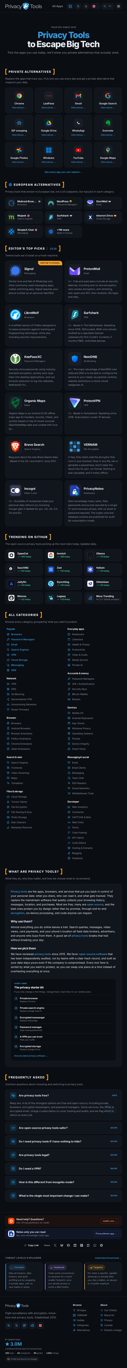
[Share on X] (54, 1247)
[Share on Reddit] (87, 1247)
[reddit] (32, 1327)
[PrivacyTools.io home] (23, 6)
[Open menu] (118, 6)
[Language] (95, 6)
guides (38, 1354)
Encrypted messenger (32, 1017)
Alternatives (80, 1331)
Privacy (106, 1321)
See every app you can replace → (64, 172)
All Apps (57, 6)
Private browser (29, 998)
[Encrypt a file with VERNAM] (70, 6)
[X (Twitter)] (16, 1327)
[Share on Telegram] (100, 1247)
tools (9, 1354)
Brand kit (107, 1316)
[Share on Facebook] (67, 1247)
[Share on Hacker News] (80, 1247)
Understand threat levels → (105, 1259)
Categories (80, 1326)
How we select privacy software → (31, 1056)
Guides (78, 1321)
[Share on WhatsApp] (94, 1247)
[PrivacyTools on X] (78, 6)
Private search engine (32, 1007)
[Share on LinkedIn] (74, 1247)
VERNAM (79, 1316)
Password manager (31, 1027)
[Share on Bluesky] (61, 1247)
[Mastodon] (24, 1327)
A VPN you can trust (31, 1036)
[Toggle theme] (86, 6)
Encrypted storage (30, 1046)
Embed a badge (110, 1331)
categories (23, 1354)
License (106, 1326)
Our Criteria (108, 1311)
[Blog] (8, 1327)
